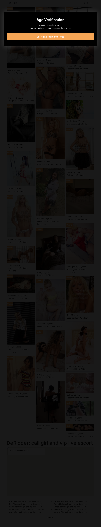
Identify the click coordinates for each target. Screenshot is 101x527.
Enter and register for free (50, 36)
